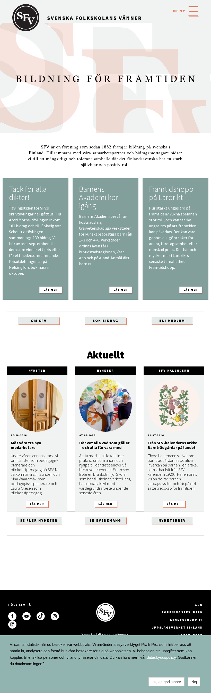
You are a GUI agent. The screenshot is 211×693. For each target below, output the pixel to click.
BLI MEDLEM (172, 320)
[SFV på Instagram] (55, 616)
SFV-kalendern (174, 370)
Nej (194, 681)
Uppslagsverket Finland (177, 627)
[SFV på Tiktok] (41, 616)
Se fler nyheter (39, 520)
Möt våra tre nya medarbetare (26, 445)
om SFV (39, 320)
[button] (193, 10)
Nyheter (37, 370)
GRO (199, 605)
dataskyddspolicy (161, 657)
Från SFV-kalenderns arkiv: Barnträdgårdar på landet (172, 445)
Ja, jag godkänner (166, 681)
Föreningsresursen (182, 612)
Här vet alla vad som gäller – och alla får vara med (104, 445)
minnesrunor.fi (186, 620)
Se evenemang (105, 520)
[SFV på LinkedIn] (12, 624)
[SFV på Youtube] (26, 616)
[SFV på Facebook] (12, 616)
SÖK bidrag (105, 320)
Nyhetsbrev (172, 520)
